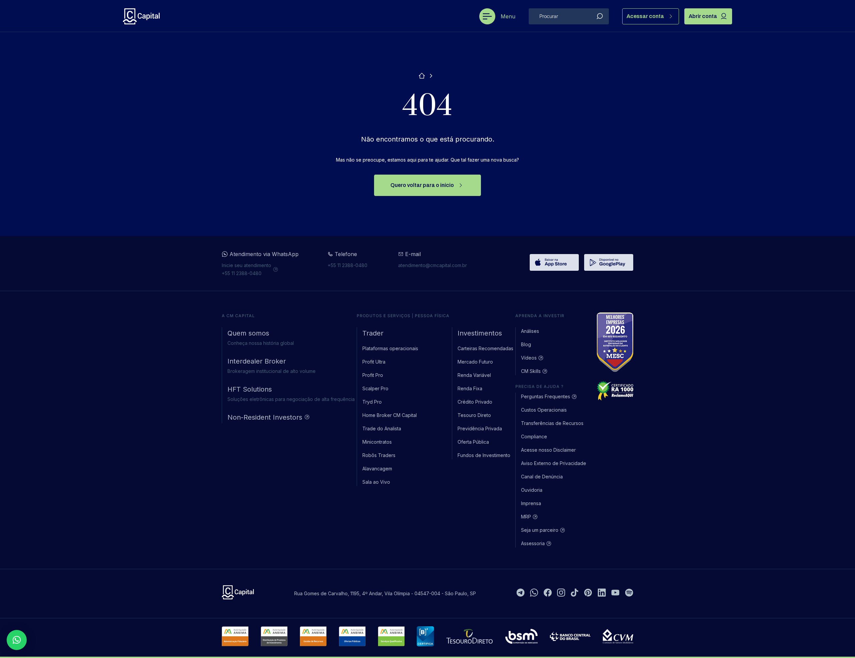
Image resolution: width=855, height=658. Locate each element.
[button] (17, 640)
